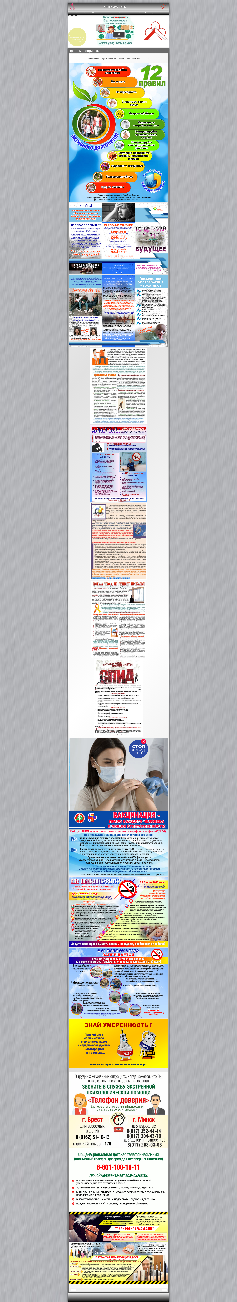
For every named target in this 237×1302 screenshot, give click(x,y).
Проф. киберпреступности (153, 12)
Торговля (87, 12)
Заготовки (113, 12)
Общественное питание (100, 12)
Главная (79, 12)
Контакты (134, 12)
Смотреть (145, 59)
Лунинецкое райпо (115, 6)
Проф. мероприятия (119, 17)
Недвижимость (123, 12)
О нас (141, 12)
